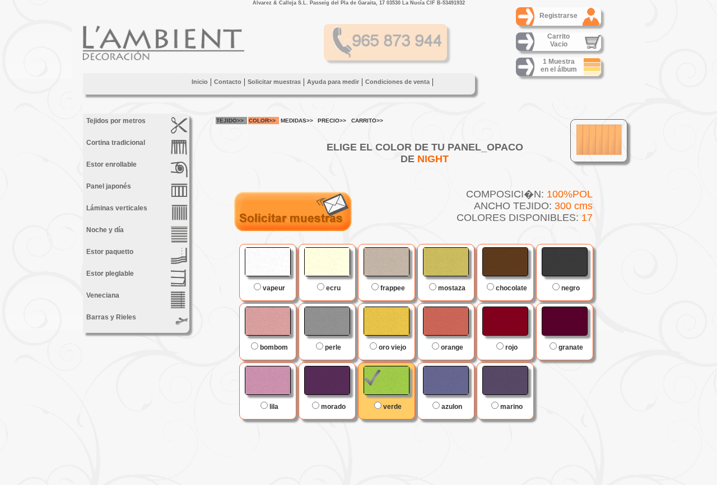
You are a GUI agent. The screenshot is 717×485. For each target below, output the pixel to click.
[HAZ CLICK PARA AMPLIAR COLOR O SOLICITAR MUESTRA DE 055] (327, 380)
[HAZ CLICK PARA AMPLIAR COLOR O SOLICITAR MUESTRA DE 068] (386, 380)
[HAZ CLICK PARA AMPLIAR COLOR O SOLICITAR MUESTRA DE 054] (268, 380)
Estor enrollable (111, 164)
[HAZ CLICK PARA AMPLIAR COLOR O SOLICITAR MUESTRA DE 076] (565, 261)
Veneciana (102, 295)
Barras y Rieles (110, 317)
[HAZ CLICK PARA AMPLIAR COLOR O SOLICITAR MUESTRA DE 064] (386, 261)
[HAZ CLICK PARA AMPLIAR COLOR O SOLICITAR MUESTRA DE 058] (505, 321)
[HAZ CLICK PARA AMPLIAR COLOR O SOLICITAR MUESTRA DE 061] (446, 261)
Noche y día (104, 230)
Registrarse (558, 16)
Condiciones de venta (397, 81)
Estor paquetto (109, 252)
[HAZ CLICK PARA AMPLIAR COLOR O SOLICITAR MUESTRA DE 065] (386, 321)
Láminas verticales (116, 208)
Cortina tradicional (115, 143)
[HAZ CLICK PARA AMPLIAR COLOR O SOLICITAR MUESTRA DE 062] (268, 261)
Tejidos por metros (115, 121)
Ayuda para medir (333, 81)
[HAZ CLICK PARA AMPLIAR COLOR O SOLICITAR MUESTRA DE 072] (446, 380)
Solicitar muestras (274, 81)
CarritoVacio (558, 40)
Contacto (227, 81)
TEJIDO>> (230, 120)
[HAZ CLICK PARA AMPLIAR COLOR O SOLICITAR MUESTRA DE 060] (446, 321)
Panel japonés (108, 186)
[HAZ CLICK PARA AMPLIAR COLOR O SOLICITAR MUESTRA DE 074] (505, 380)
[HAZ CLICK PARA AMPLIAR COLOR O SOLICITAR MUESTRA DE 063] (327, 261)
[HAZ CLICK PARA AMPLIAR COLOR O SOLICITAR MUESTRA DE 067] (505, 261)
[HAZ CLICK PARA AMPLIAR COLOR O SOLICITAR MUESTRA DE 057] (565, 321)
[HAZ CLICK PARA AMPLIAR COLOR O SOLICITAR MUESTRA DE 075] (327, 321)
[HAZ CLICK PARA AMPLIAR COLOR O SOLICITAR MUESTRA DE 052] (268, 321)
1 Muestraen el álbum (559, 65)
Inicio (200, 81)
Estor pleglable (109, 273)
